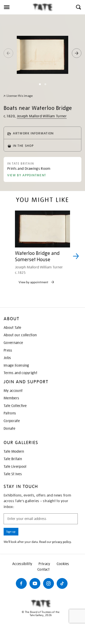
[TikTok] (62, 583)
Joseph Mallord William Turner (42, 116)
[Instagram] (48, 583)
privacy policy (61, 542)
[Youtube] (34, 583)
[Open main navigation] (16, 7)
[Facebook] (21, 583)
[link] (18, 96)
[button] (78, 7)
